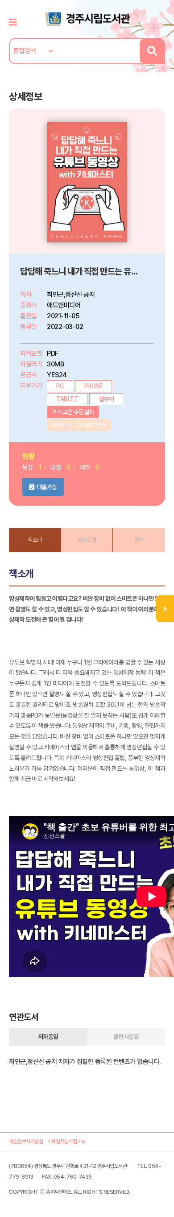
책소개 (35, 539)
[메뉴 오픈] (165, 608)
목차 (139, 539)
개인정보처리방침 (26, 1141)
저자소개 (86, 539)
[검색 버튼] (152, 51)
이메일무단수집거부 (66, 1141)
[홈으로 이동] (87, 18)
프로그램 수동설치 (73, 411)
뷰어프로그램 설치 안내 (78, 424)
